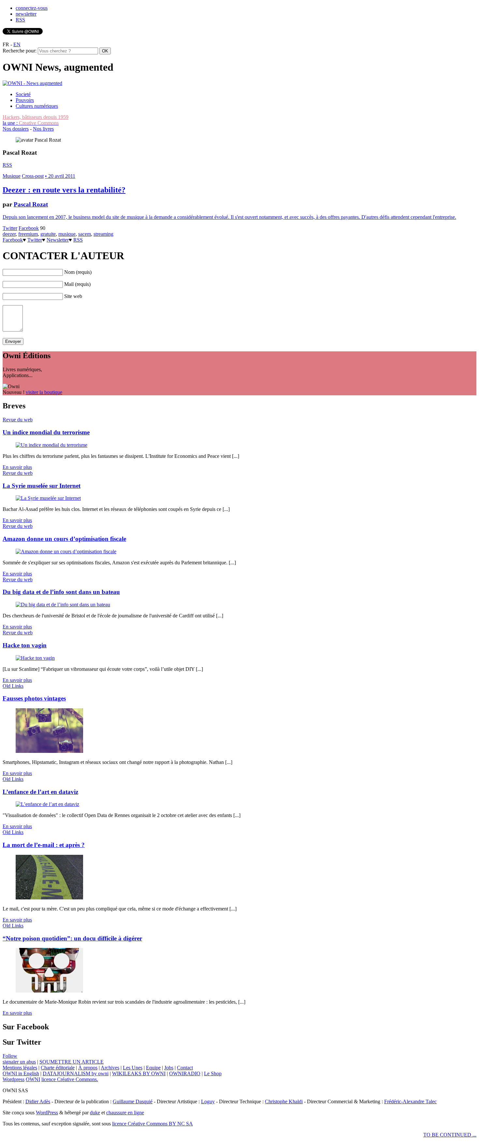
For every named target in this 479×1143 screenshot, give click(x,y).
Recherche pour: (19, 50)
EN (17, 44)
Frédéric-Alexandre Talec (410, 1101)
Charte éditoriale (58, 1067)
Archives (110, 1067)
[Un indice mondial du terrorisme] (51, 445)
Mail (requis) (77, 284)
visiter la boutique (44, 392)
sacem (84, 234)
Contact (185, 1067)
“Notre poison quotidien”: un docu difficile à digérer (72, 938)
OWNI (33, 1079)
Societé (23, 94)
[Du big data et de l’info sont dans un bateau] (63, 604)
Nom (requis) (78, 272)
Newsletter (58, 240)
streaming (103, 234)
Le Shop (213, 1073)
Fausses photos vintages (34, 698)
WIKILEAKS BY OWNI (139, 1073)
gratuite (48, 234)
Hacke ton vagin (25, 645)
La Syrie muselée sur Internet (41, 485)
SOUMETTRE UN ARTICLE (71, 1062)
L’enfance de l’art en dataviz (40, 791)
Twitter (10, 228)
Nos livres (43, 129)
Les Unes (132, 1067)
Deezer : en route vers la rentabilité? (64, 190)
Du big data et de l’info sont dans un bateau (61, 591)
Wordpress (13, 1079)
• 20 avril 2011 (60, 176)
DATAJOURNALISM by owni (76, 1073)
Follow (10, 1056)
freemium (28, 234)
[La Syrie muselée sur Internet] (48, 498)
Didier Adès (37, 1101)
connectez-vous (32, 8)
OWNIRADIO (184, 1073)
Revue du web (18, 419)
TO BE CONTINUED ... (449, 1134)
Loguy (208, 1101)
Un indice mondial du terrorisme (46, 432)
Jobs (168, 1067)
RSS (20, 19)
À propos (87, 1067)
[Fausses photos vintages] (49, 751)
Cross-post (33, 176)
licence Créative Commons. (69, 1079)
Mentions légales (20, 1067)
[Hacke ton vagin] (35, 658)
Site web (73, 296)
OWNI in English (21, 1073)
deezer (9, 234)
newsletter (26, 14)
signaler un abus (19, 1062)
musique (67, 234)
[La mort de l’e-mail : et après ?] (49, 897)
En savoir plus (17, 467)
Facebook (29, 228)
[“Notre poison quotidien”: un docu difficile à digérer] (49, 991)
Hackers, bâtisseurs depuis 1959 (35, 117)
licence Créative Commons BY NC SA (152, 1123)
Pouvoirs (25, 100)
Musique (12, 176)
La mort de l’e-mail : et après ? (44, 844)
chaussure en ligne (125, 1112)
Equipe (153, 1067)
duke (95, 1112)
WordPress (47, 1112)
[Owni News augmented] (32, 83)
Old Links (13, 686)
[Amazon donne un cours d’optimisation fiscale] (66, 551)
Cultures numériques (37, 106)
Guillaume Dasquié (132, 1101)
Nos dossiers (16, 129)
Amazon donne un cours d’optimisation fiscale (64, 538)
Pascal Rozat (31, 204)
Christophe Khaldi (284, 1101)
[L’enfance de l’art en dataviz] (47, 804)
